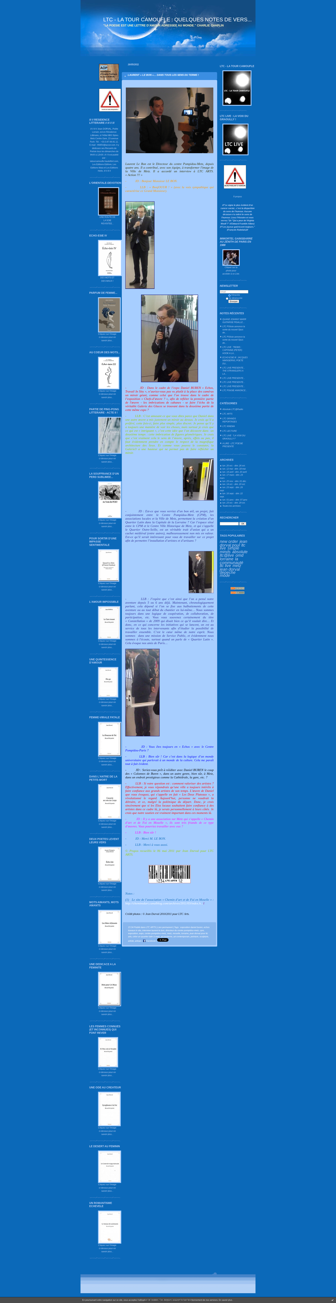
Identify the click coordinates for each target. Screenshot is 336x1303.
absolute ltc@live (234, 554)
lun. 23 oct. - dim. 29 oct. (233, 503)
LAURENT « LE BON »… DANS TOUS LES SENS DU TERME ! (163, 75)
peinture (194, 936)
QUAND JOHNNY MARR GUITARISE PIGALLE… (234, 321)
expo (141, 933)
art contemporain (181, 936)
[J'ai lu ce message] (332, 1300)
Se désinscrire (235, 298)
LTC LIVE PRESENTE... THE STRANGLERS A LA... (233, 371)
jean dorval (230, 569)
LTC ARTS (227, 414)
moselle (176, 933)
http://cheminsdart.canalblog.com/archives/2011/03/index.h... (164, 903)
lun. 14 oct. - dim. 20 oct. (233, 484)
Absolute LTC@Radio (232, 409)
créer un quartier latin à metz (146, 936)
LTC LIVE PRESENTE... (233, 378)
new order (229, 541)
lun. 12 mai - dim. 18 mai (234, 469)
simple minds (229, 550)
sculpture (204, 936)
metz (237, 565)
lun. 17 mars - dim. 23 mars (231, 476)
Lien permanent (165, 927)
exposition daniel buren (191, 927)
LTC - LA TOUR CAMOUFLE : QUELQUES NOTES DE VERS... (177, 19)
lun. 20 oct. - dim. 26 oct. (233, 465)
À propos (237, 196)
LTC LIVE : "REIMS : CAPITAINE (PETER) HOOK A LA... (232, 350)
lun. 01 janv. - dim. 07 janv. (234, 500)
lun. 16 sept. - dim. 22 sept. (231, 495)
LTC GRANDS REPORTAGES (229, 420)
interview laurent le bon (153, 930)
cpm (202, 930)
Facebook (151, 941)
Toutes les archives (231, 506)
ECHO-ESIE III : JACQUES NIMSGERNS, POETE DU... (235, 360)
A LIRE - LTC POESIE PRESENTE (232, 445)
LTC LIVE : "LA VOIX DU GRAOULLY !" (233, 437)
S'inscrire (235, 295)
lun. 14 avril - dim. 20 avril (234, 472)
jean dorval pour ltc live (233, 544)
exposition (133, 933)
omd (239, 555)
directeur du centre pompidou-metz (182, 930)
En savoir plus (225, 1300)
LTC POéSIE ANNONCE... (234, 390)
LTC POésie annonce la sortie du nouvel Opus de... (233, 329)
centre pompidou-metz (155, 933)
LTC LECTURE (229, 431)
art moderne (166, 936)
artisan (138, 941)
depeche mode (228, 574)
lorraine (226, 559)
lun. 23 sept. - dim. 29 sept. (231, 489)
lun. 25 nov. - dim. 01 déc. (234, 481)
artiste (131, 941)
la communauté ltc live (231, 562)
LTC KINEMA (228, 426)
